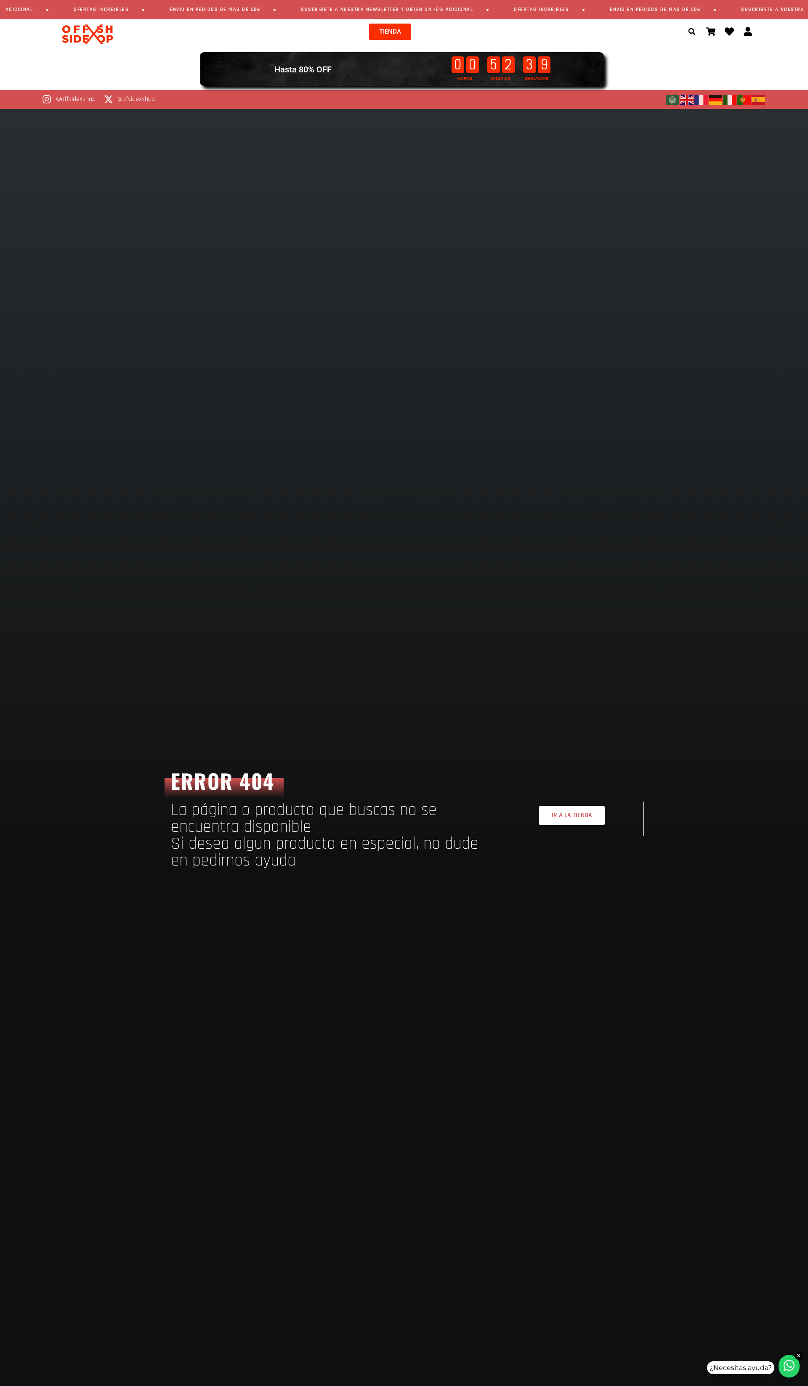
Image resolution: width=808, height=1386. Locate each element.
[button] (692, 32)
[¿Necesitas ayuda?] (789, 1366)
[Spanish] (759, 99)
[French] (701, 99)
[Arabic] (673, 99)
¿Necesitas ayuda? (741, 1368)
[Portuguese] (744, 99)
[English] (687, 99)
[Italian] (730, 99)
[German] (716, 99)
